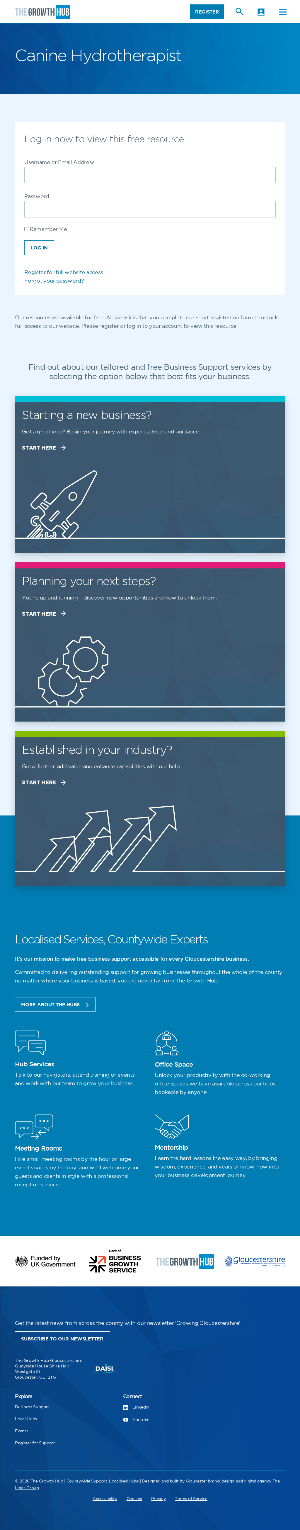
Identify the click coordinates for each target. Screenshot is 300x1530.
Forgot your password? (54, 281)
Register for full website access (63, 272)
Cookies (134, 1499)
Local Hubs (26, 1419)
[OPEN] (283, 12)
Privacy (158, 1499)
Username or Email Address (59, 162)
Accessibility (105, 1499)
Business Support (32, 1407)
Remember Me (47, 229)
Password (36, 196)
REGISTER (207, 12)
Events (21, 1431)
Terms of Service (191, 1499)
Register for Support (35, 1443)
